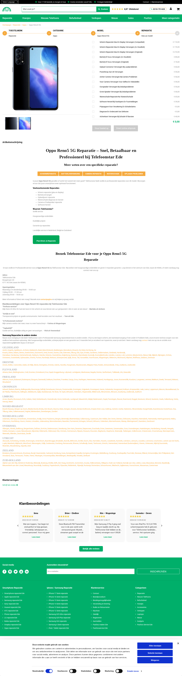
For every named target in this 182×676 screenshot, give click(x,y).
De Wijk (30, 365)
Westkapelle (71, 456)
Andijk (39, 419)
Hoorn (22, 421)
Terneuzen (19, 456)
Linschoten (157, 441)
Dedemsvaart (52, 429)
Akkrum (5, 380)
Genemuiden (118, 429)
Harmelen (96, 441)
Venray (5, 402)
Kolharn (126, 389)
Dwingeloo (43, 365)
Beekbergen (58, 350)
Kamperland (71, 453)
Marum (162, 389)
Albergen (5, 429)
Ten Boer (55, 392)
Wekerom (113, 358)
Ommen (63, 431)
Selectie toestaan (155, 653)
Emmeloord (40, 372)
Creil (26, 372)
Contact (146, 2)
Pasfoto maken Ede (100, 625)
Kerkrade (65, 399)
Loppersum (154, 389)
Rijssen (80, 431)
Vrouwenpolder (49, 456)
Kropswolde (134, 389)
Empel (93, 409)
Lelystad (68, 372)
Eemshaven (50, 389)
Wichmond (121, 358)
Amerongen (30, 441)
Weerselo (5, 433)
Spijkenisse (124, 465)
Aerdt (4, 350)
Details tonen (133, 671)
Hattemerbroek (25, 355)
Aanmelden (97, 621)
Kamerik (119, 441)
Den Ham (70, 429)
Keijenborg (66, 355)
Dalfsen (37, 429)
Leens (146, 389)
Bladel (30, 409)
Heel (34, 399)
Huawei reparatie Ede (12, 607)
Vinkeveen (149, 443)
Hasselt (163, 429)
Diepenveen (87, 429)
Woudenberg (15, 446)
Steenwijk (118, 431)
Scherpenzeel (62, 358)
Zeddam (144, 358)
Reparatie (7, 18)
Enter (102, 429)
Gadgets (140, 621)
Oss (174, 409)
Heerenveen (91, 380)
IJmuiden (35, 421)
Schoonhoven (106, 465)
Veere (32, 456)
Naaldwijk (165, 463)
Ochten (168, 355)
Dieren (21, 353)
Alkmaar (13, 419)
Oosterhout (167, 409)
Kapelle (79, 453)
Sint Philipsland (164, 453)
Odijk (43, 443)
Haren (102, 389)
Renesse (138, 453)
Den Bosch (48, 409)
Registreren (97, 618)
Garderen (93, 353)
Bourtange (35, 389)
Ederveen (66, 353)
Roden (100, 365)
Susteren (155, 399)
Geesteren (109, 429)
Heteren (48, 355)
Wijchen (129, 358)
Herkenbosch (41, 399)
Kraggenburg (59, 372)
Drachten (56, 380)
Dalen (25, 365)
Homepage (6, 25)
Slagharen (102, 431)
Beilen (10, 365)
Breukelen (59, 441)
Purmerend (74, 421)
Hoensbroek (52, 399)
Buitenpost (26, 380)
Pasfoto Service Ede (144, 625)
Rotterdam (95, 465)
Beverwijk (65, 419)
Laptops (140, 614)
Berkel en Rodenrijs (25, 463)
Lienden (111, 355)
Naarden (65, 421)
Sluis (12, 456)
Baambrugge (50, 441)
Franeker (64, 380)
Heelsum (35, 355)
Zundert (55, 411)
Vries (117, 365)
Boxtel (35, 409)
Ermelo (86, 353)
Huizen (28, 421)
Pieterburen (15, 392)
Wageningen (104, 358)
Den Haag (62, 463)
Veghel (27, 411)
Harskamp (15, 355)
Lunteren (128, 355)
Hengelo (170, 429)
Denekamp (62, 429)
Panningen (112, 399)
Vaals (161, 399)
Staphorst (110, 431)
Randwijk (45, 358)
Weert (11, 402)
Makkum (155, 380)
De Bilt (80, 441)
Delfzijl (42, 389)
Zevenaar (151, 358)
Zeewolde (127, 372)
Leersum (134, 441)
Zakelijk (96, 614)
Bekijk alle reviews (91, 549)
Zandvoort (151, 421)
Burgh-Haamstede (38, 453)
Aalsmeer (6, 419)
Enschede (96, 429)
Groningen (77, 389)
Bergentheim (28, 429)
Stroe (74, 358)
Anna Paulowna (48, 419)
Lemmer (148, 380)
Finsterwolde (67, 389)
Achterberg (14, 441)
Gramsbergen (133, 429)
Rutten (99, 372)
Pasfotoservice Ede (100, 628)
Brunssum (17, 399)
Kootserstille (123, 380)
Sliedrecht (115, 465)
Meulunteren (137, 355)
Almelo (12, 429)
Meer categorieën (171, 18)
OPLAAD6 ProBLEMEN (134, 174)
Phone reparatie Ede (12, 614)
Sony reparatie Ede (11, 604)
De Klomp (89, 350)
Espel (51, 372)
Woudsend (6, 382)
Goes (63, 453)
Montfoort (27, 443)
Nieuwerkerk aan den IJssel (12, 465)
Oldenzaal (52, 431)
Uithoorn (96, 421)
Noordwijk (37, 465)
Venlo (176, 399)
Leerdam (126, 441)
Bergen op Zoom (21, 409)
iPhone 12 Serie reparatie (58, 611)
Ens (46, 372)
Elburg (73, 353)
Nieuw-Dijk (147, 355)
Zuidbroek (130, 392)
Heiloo (173, 419)
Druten (50, 353)
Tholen (26, 456)
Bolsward (17, 380)
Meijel (90, 399)
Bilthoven (73, 441)
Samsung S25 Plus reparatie (59, 618)
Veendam (77, 392)
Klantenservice (157, 2)
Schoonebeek (109, 365)
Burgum (34, 380)
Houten (103, 441)
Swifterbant (106, 372)
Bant (10, 372)
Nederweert (97, 399)
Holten (5, 431)
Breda (41, 409)
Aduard (5, 389)
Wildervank (96, 392)
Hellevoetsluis (95, 463)
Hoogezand (118, 389)
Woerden (5, 446)
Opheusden (24, 358)
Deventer (78, 429)
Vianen (141, 443)
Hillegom (104, 463)
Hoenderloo (56, 355)
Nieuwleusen (26, 431)
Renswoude (67, 443)
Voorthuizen (93, 358)
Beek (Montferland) (45, 350)
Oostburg (112, 453)
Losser (18, 431)
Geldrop (108, 409)
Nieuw (114, 18)
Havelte (63, 365)
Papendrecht (55, 465)
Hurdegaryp (108, 380)
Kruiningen (94, 453)
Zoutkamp (122, 392)
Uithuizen (69, 392)
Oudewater (50, 443)
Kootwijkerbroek (101, 355)
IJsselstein (111, 441)
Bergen (58, 419)
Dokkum (49, 380)
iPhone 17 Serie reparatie (58, 593)
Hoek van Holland (115, 463)
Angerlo (10, 350)
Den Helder (103, 419)
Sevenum (141, 399)
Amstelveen (21, 419)
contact (145, 340)
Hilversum (6, 421)
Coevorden (17, 365)
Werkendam (35, 411)
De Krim (44, 429)
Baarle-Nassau (8, 409)
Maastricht (83, 399)
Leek (141, 389)
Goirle (120, 409)
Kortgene (86, 453)
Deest (10, 353)
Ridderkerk (72, 465)
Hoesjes (26, 18)
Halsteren (127, 409)
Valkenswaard (18, 411)
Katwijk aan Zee (129, 463)
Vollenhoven (136, 431)
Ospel (105, 399)
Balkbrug (19, 429)
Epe (81, 353)
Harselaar (6, 355)
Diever (36, 365)
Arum (11, 380)
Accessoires (141, 607)
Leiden (138, 463)
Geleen (29, 399)
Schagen (82, 421)
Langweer (140, 380)
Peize (95, 365)
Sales (131, 18)
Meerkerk (10, 443)
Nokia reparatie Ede (11, 621)
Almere (5, 372)
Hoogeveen (71, 365)
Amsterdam (31, 419)
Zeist (29, 446)
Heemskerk (143, 419)
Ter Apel (62, 392)
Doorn (86, 441)
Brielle (50, 463)
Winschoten (105, 392)
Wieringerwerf (132, 421)
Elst (78, 353)
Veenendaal (112, 443)
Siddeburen (32, 392)
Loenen (118, 355)
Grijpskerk (85, 389)
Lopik (4, 443)
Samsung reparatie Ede (13, 600)
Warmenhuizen (114, 421)
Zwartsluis (21, 433)
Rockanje (87, 465)
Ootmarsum (71, 431)
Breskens (6, 453)
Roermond (127, 399)
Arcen (4, 399)
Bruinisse (26, 453)
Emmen (51, 365)
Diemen (119, 419)
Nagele (93, 372)
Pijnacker (63, 465)
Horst (59, 399)
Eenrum (59, 389)
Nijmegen (161, 355)
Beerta (17, 389)
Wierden (13, 433)
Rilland (144, 453)
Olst (58, 431)
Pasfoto (148, 18)
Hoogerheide (147, 409)
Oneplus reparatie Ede (12, 625)
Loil (123, 355)
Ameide (22, 441)
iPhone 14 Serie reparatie (58, 604)
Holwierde (109, 389)
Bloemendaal (74, 419)
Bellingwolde (26, 389)
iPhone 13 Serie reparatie (58, 607)
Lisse (143, 463)
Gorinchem (79, 463)
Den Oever (112, 419)
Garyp (71, 380)
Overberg (58, 443)
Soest (90, 443)
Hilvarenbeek (137, 409)
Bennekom (68, 350)
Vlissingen (38, 456)
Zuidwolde (131, 365)
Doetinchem (29, 353)
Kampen (11, 431)
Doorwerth (39, 353)
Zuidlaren (123, 365)
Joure (116, 380)
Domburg (57, 453)
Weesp (123, 421)
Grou (76, 380)
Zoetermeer (153, 465)
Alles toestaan (155, 646)
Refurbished (75, 18)
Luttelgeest (76, 372)
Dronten (32, 372)
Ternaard (167, 380)
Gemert (115, 409)
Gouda (86, 463)
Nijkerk (154, 355)
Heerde (42, 355)
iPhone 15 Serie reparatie (58, 600)
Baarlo (10, 399)
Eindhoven (86, 409)
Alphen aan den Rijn (10, 463)
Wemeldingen (61, 456)
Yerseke (79, 456)
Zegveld (23, 446)
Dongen (67, 409)
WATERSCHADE (113, 174)
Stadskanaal (46, 392)
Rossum (86, 431)
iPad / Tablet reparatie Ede (59, 628)
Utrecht (105, 443)
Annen (4, 365)
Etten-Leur (100, 409)
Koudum (132, 380)
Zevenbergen (46, 411)
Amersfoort (39, 441)
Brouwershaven (16, 453)
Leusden (141, 441)
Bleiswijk (37, 463)
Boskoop (44, 463)
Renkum (53, 358)
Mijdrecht (18, 443)
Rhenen (76, 443)
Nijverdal (35, 431)
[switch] (72, 671)
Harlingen (82, 380)
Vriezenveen (146, 431)
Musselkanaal (170, 389)
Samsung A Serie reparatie (59, 625)
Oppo (24, 25)
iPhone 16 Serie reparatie (58, 597)
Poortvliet (130, 453)
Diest (61, 409)
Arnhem (26, 350)
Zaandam (142, 421)
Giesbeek (112, 353)
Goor (126, 429)
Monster (158, 463)
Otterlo (32, 358)
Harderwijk (121, 353)
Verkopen (96, 18)
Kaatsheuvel (158, 409)
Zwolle (28, 433)
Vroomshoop (157, 431)
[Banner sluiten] (178, 643)
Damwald (42, 380)
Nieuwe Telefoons (50, 18)
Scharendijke (153, 453)
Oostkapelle (121, 453)
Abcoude (5, 441)
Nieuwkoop (28, 465)
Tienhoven (97, 443)
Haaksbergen (145, 429)
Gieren (56, 365)
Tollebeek (115, 372)
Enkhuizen (127, 419)
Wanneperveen (168, 431)
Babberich (33, 350)
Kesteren (74, 355)
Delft (55, 463)
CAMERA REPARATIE (93, 174)
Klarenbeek (82, 355)
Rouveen (93, 431)
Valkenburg (168, 399)
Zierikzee (86, 456)
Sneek (161, 380)
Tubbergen (127, 431)
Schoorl (89, 421)
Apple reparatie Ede (11, 597)
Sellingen (23, 392)
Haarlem (134, 419)
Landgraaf (74, 399)
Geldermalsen (103, 353)
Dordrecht (70, 463)
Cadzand (49, 453)
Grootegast (94, 389)
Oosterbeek (15, 358)
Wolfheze (136, 358)
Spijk (69, 358)
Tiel (78, 358)
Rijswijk (80, 465)
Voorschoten (134, 465)
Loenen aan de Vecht (171, 441)
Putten (38, 358)
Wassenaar (144, 465)
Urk (121, 372)
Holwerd (100, 380)
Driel (45, 353)
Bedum (11, 389)
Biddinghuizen (18, 372)
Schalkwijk (83, 443)
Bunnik (66, 441)
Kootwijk (91, 355)
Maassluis (150, 463)
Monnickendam (56, 421)
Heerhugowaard (163, 419)
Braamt (75, 350)
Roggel (134, 399)
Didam (15, 353)
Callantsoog (85, 419)
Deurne (56, 409)
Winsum (114, 392)
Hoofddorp (15, 421)
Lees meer (36, 537)
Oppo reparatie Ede (11, 628)
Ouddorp (45, 465)
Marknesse (85, 372)
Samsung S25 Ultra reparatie (60, 614)
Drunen (73, 409)
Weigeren (155, 660)
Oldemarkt (43, 431)
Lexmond (149, 441)
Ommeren (6, 358)
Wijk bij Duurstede (160, 443)
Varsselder (84, 358)
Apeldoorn (18, 350)
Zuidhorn (138, 392)
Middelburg (103, 453)
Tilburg (5, 411)
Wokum (175, 380)
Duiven (56, 353)
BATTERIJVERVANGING (70, 174)
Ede (61, 353)
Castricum (94, 419)
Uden (11, 411)
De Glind (82, 350)
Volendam (104, 421)
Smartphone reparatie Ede (14, 593)
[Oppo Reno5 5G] (34, 43)
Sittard (148, 399)
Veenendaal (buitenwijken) (128, 443)
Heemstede (152, 419)
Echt (24, 399)
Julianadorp (44, 421)
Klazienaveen (81, 365)
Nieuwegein (36, 443)
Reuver (119, 399)
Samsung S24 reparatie (58, 621)
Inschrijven (158, 571)
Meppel (90, 365)
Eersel (79, 409)
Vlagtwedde (86, 392)
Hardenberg (155, 429)
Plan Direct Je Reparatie (46, 241)
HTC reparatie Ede (11, 611)
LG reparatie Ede (10, 618)
